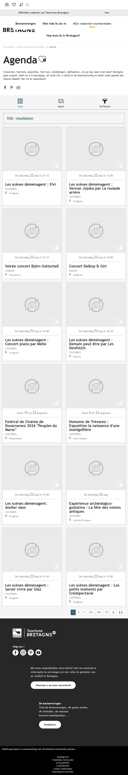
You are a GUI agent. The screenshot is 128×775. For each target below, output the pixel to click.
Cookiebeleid (62, 766)
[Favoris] (14, 4)
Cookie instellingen (63, 769)
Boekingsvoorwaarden (62, 772)
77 (106, 612)
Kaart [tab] (61, 106)
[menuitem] (21, 29)
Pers (107, 12)
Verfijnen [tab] (104, 106)
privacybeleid (62, 763)
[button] (21, 5)
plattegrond (62, 757)
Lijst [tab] (20, 106)
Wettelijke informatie (62, 760)
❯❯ (120, 612)
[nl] (27, 4)
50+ (99, 612)
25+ (91, 612)
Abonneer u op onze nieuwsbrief (53, 685)
